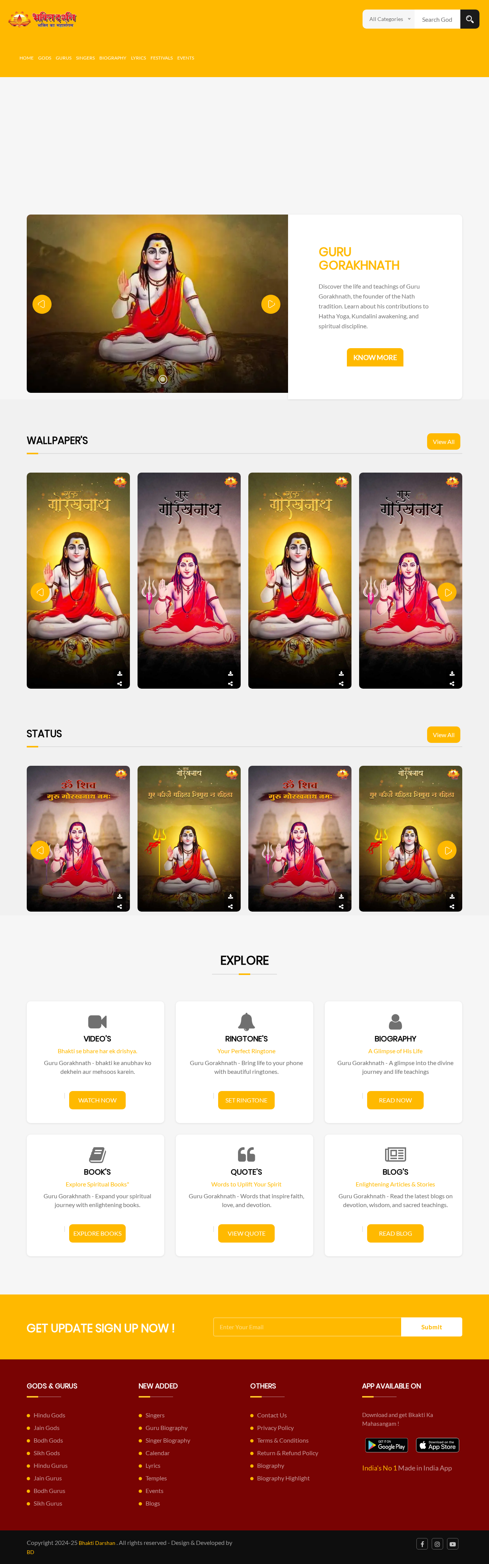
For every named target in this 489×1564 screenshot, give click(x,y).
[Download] (119, 674)
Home (26, 58)
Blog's (395, 1172)
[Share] (119, 684)
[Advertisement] (244, 134)
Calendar (158, 1452)
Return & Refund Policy (287, 1452)
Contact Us (272, 1415)
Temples (156, 1478)
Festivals (162, 58)
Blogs (153, 1503)
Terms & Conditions (283, 1440)
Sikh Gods (47, 1452)
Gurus (63, 58)
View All (444, 441)
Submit (431, 1326)
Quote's (246, 1172)
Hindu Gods (49, 1415)
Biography (112, 58)
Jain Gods (47, 1427)
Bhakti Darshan (97, 1543)
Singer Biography (168, 1440)
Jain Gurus (48, 1478)
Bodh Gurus (49, 1490)
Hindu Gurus (51, 1465)
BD (30, 1552)
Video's (97, 1038)
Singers (85, 58)
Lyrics (138, 58)
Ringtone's (246, 1038)
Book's (97, 1172)
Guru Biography (167, 1427)
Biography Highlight (283, 1478)
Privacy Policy (275, 1427)
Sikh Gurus (48, 1503)
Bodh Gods (48, 1440)
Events (185, 58)
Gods (44, 58)
